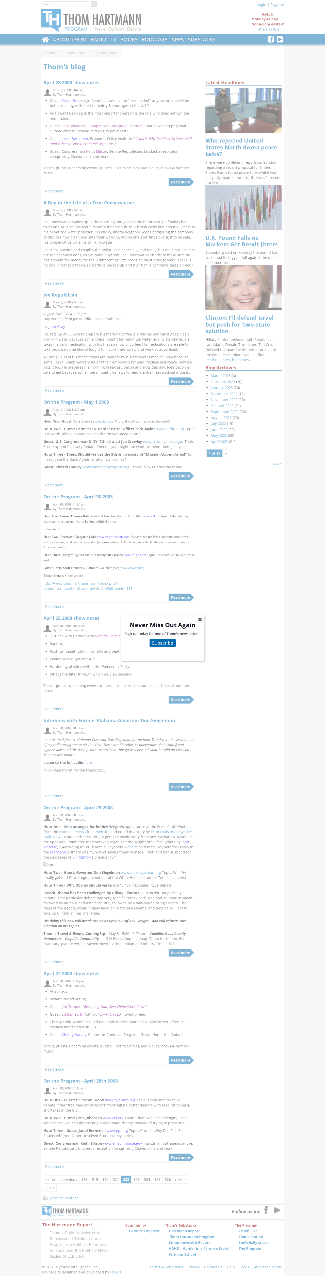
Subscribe (162, 643)
